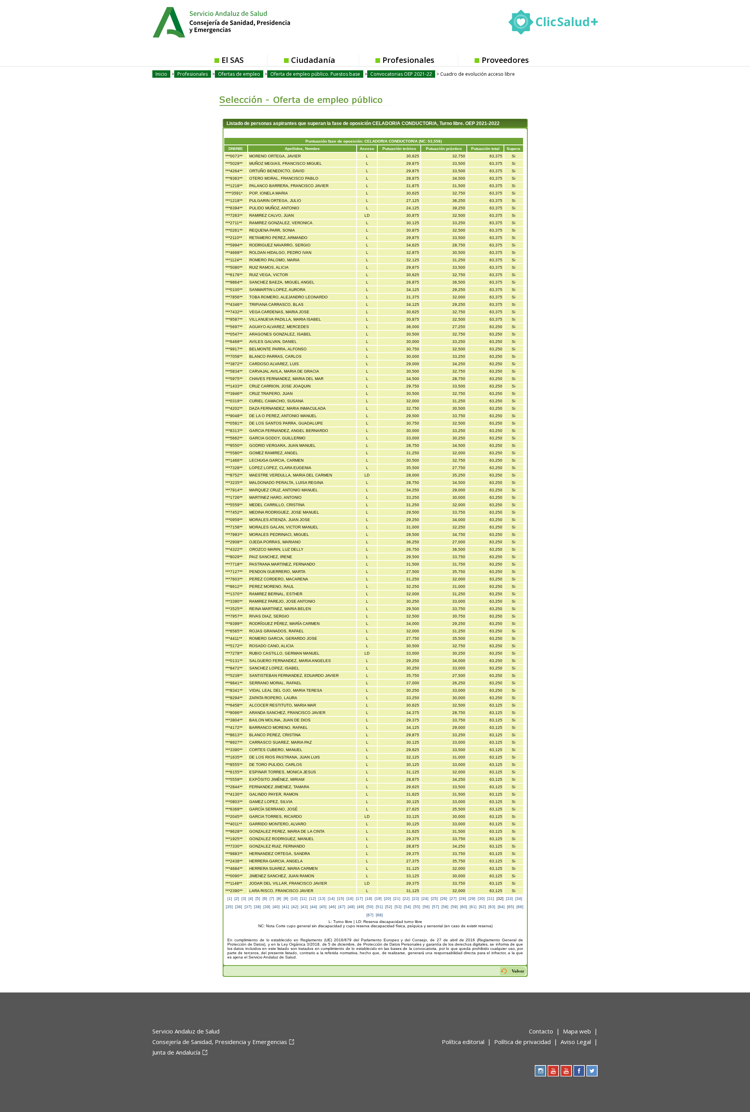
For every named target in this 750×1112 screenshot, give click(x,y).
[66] (519, 907)
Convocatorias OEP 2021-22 (401, 74)
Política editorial (463, 1042)
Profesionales (408, 60)
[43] (304, 907)
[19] (378, 898)
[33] (509, 898)
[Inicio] (240, 21)
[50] (369, 907)
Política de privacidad (522, 1042)
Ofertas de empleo (239, 74)
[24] (425, 898)
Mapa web (577, 1031)
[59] (454, 907)
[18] (368, 898)
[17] (359, 898)
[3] (243, 898)
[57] (435, 907)
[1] (229, 898)
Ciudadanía (313, 60)
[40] (276, 907)
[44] (313, 907)
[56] (426, 907)
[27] (453, 898)
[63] (491, 907)
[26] (443, 898)
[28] (462, 898)
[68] (379, 915)
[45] (323, 907)
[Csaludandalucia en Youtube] (553, 1070)
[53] (398, 907)
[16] (350, 898)
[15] (340, 898)
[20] (387, 898)
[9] (286, 898)
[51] (379, 907)
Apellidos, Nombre (302, 148)
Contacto (541, 1031)
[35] (229, 907)
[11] (303, 898)
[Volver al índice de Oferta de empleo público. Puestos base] (302, 94)
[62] (482, 907)
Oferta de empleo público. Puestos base (315, 74)
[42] (294, 907)
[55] (416, 907)
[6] (264, 898)
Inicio (161, 74)
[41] (285, 907)
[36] (238, 907)
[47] (341, 907)
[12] (312, 898)
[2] (236, 898)
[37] (248, 907)
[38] (257, 907)
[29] (471, 898)
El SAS (232, 60)
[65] (510, 907)
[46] (332, 907)
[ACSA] (153, 1065)
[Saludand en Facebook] (579, 1070)
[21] (396, 898)
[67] (369, 915)
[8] (279, 898)
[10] (294, 898)
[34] (518, 898)
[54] (407, 907)
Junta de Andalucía (176, 1052)
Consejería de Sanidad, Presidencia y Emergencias (219, 1042)
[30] (481, 898)
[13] (321, 898)
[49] (360, 907)
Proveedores (505, 60)
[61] (473, 907)
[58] (444, 907)
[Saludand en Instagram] (540, 1070)
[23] (415, 898)
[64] (501, 907)
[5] (257, 898)
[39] (266, 907)
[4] (250, 898)
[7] (272, 898)
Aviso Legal (576, 1042)
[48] (351, 907)
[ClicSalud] (553, 24)
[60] (463, 907)
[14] (331, 898)
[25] (434, 898)
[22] (406, 898)
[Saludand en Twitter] (592, 1070)
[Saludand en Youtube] (566, 1070)
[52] (388, 907)
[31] (490, 898)
